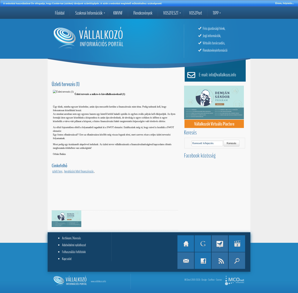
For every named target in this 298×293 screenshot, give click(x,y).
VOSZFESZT (170, 13)
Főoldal (59, 13)
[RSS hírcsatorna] (219, 260)
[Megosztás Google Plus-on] (202, 243)
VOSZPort (195, 13)
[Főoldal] (185, 243)
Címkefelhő (59, 165)
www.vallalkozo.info (98, 281)
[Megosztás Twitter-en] (219, 243)
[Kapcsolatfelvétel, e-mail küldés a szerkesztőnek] (185, 260)
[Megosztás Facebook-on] (202, 260)
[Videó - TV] (236, 243)
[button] (231, 143)
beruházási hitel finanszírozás (79, 171)
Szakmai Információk (89, 13)
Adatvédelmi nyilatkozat (74, 245)
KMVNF (118, 13)
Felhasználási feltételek (74, 251)
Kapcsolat (67, 258)
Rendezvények (142, 13)
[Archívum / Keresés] (236, 260)
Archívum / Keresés (71, 238)
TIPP (216, 13)
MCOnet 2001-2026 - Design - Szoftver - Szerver (203, 280)
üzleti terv (57, 171)
